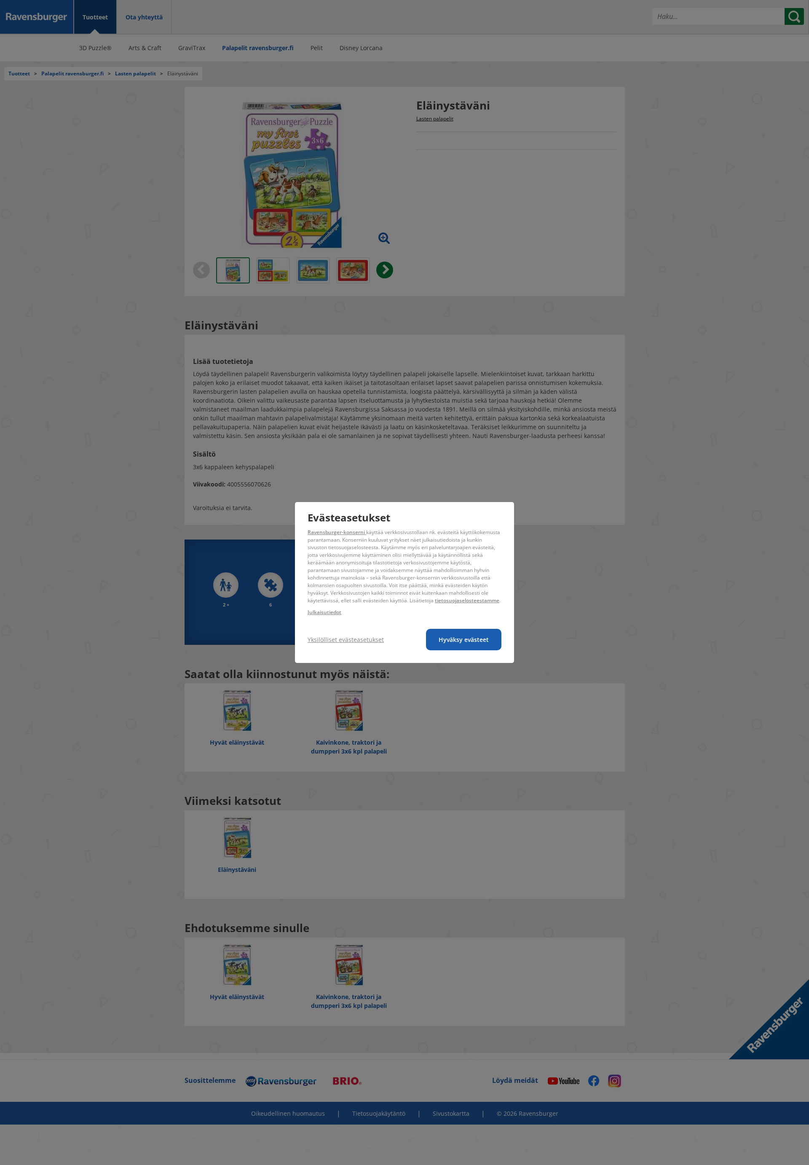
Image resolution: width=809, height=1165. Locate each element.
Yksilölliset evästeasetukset (346, 640)
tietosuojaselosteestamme (467, 600)
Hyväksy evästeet (464, 640)
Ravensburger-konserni (337, 532)
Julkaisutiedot (324, 612)
